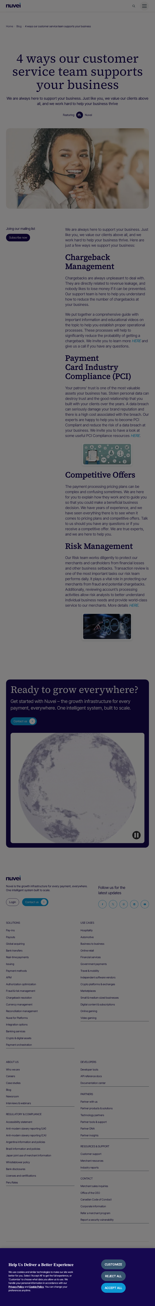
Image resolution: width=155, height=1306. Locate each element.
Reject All (113, 1276)
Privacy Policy (16, 1286)
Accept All (113, 1288)
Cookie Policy (36, 1286)
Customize (113, 1264)
